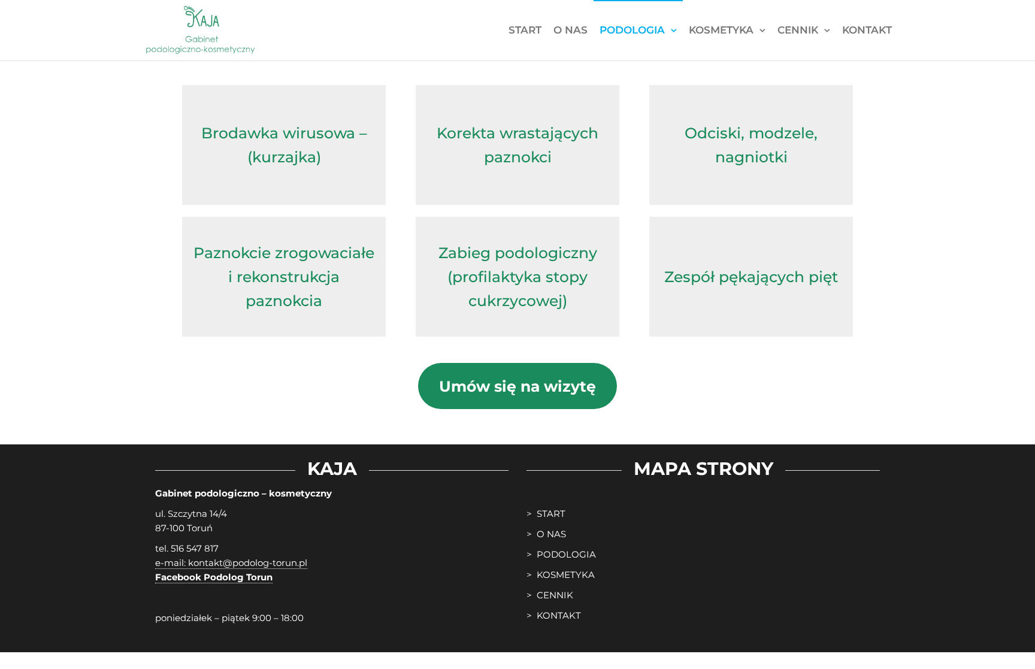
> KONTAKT (553, 615)
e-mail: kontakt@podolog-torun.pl (231, 562)
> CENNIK (549, 595)
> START (545, 513)
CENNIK (797, 30)
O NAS (570, 30)
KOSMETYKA (721, 30)
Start (525, 30)
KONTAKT (867, 30)
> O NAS (546, 534)
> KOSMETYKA (560, 574)
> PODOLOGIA (561, 554)
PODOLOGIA (632, 30)
